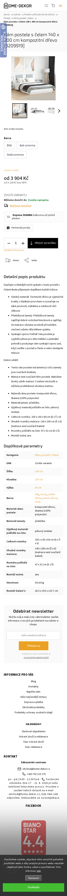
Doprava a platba (33, 702)
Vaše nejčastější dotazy (33, 697)
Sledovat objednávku (33, 731)
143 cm (39, 471)
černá (43, 494)
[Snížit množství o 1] (8, 243)
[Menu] (60, 5)
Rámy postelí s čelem (47, 455)
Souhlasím (33, 887)
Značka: (11, 170)
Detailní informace (14, 250)
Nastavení (33, 878)
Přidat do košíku (45, 243)
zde (39, 871)
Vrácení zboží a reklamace (33, 737)
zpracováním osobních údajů (36, 657)
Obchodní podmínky (33, 707)
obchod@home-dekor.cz (36, 769)
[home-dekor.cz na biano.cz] (33, 838)
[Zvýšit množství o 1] (23, 243)
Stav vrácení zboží (33, 742)
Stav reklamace (33, 747)
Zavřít (55, 270)
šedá (38, 502)
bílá (37, 494)
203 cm (39, 479)
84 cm (38, 488)
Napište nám (33, 692)
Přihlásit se (33, 645)
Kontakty (33, 686)
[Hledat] (46, 5)
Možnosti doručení (20, 206)
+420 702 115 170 (36, 774)
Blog (33, 681)
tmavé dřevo (50, 498)
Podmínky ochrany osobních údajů (33, 712)
